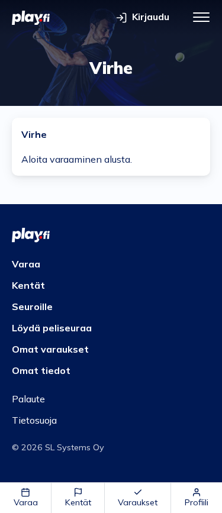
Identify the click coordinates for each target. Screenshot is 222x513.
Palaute (28, 399)
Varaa (26, 502)
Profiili (196, 502)
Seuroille (32, 306)
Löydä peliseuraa (52, 328)
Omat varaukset (50, 349)
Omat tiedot (41, 370)
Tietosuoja (34, 420)
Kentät (78, 502)
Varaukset (137, 502)
